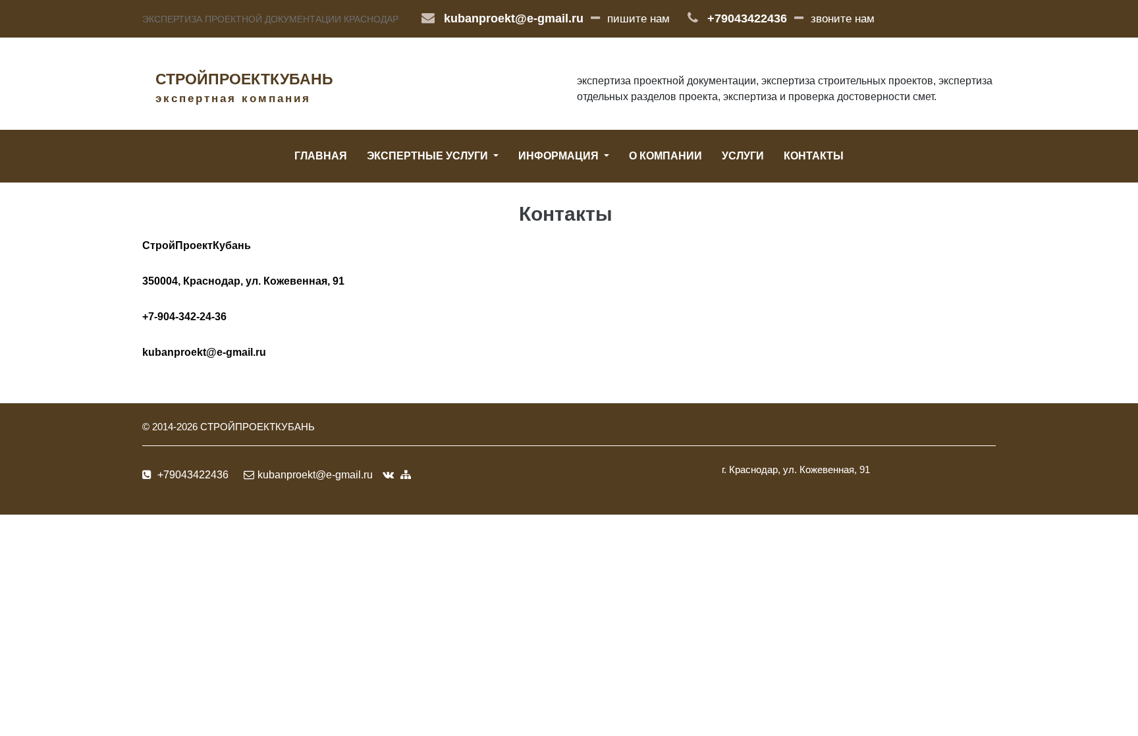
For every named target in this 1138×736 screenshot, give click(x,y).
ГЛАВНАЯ (320, 155)
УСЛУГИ (743, 155)
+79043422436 (747, 18)
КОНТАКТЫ (814, 155)
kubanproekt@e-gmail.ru (513, 18)
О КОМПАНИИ (665, 155)
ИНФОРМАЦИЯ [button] (559, 155)
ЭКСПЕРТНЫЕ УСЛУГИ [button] (429, 155)
